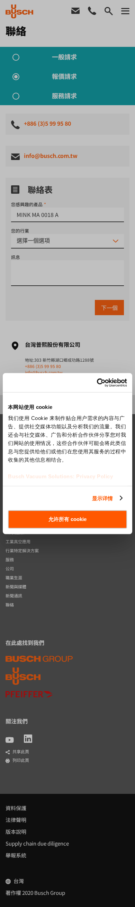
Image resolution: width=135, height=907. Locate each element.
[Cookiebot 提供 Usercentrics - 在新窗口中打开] (97, 382)
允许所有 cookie (67, 519)
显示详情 (102, 498)
